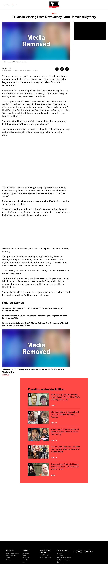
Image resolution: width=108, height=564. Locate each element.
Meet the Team (11, 555)
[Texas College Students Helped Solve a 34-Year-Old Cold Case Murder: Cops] (54, 469)
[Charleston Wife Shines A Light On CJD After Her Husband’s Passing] (54, 417)
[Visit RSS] (91, 552)
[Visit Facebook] (75, 552)
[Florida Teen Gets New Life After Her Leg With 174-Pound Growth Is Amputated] (54, 452)
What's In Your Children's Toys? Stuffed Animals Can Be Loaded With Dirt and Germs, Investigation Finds (35, 324)
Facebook (26, 553)
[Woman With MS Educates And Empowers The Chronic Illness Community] (54, 434)
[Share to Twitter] (62, 69)
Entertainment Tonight (63, 558)
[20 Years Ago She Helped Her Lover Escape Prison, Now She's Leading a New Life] (54, 399)
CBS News (59, 555)
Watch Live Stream (46, 557)
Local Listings (44, 555)
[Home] (54, 5)
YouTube (25, 560)
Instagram (26, 558)
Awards (8, 558)
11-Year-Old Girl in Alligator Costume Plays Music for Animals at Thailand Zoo (33, 371)
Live (15, 5)
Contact (8, 560)
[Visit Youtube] (87, 552)
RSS (24, 562)
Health (54, 423)
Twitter (25, 555)
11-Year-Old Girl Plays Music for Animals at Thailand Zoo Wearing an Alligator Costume (32, 309)
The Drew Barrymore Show (63, 561)
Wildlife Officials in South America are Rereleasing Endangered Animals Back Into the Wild (34, 316)
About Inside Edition (12, 553)
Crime (53, 405)
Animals (5, 375)
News (5, 5)
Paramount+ (60, 553)
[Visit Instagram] (83, 552)
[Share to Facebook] (57, 69)
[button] (36, 348)
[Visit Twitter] (79, 552)
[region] (36, 348)
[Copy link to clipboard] (67, 69)
